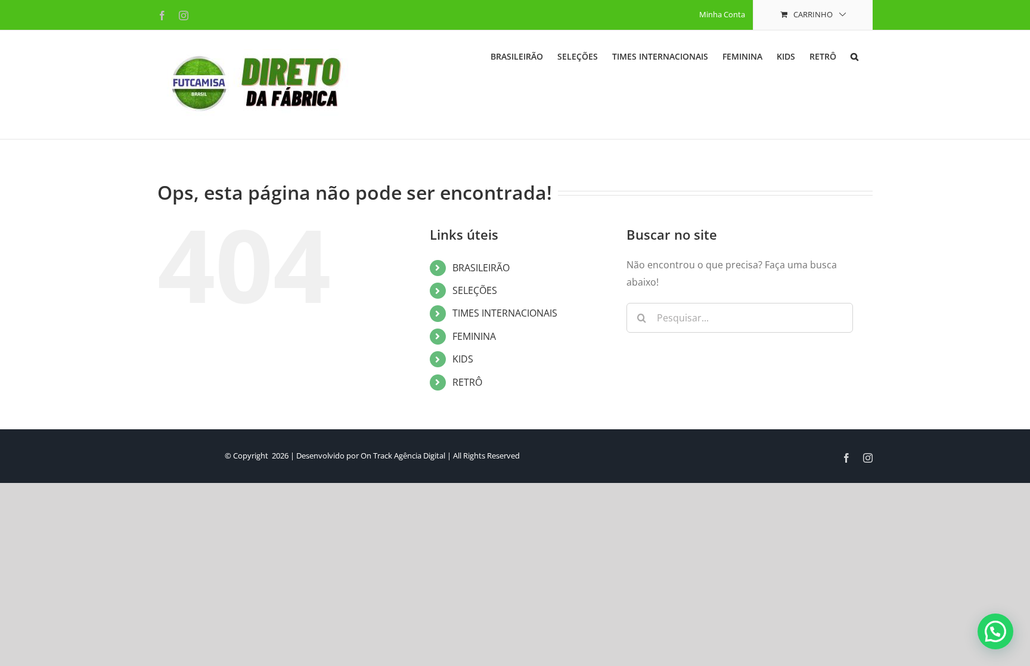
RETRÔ (467, 382)
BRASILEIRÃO (481, 267)
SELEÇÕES (474, 290)
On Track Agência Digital (403, 455)
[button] (854, 55)
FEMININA (474, 336)
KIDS (462, 358)
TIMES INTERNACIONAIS (504, 313)
